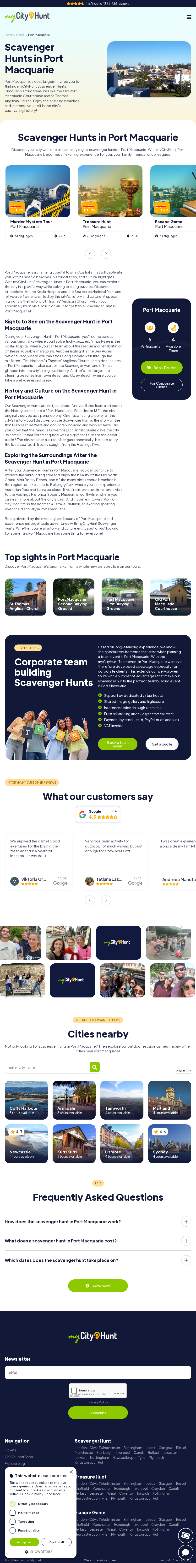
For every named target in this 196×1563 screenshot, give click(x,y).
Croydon (158, 1488)
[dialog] (40, 1512)
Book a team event (118, 744)
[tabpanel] (150, 337)
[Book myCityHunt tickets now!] (185, 1535)
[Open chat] (185, 1552)
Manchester (84, 1452)
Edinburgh (104, 1452)
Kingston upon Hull (89, 1462)
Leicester (170, 1452)
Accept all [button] (24, 1542)
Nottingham (99, 1458)
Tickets (10, 1450)
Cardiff (139, 1452)
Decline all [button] (56, 1542)
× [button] (71, 1472)
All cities (185, 1071)
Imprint (165, 1560)
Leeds (150, 1448)
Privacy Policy (98, 1402)
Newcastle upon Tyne (129, 1458)
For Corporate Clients (162, 385)
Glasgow (166, 1448)
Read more (52, 1494)
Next (106, 254)
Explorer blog (15, 1464)
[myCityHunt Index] (32, 17)
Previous (90, 254)
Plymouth (156, 1458)
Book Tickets (164, 367)
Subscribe (98, 1412)
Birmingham (133, 1448)
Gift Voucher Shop (19, 1457)
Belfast (153, 1452)
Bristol (181, 1448)
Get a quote (162, 744)
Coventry (126, 1493)
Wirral (111, 1493)
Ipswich (81, 1458)
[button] (41, 1551)
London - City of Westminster (97, 1448)
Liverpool (123, 1452)
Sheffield (82, 1488)
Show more (101, 1285)
